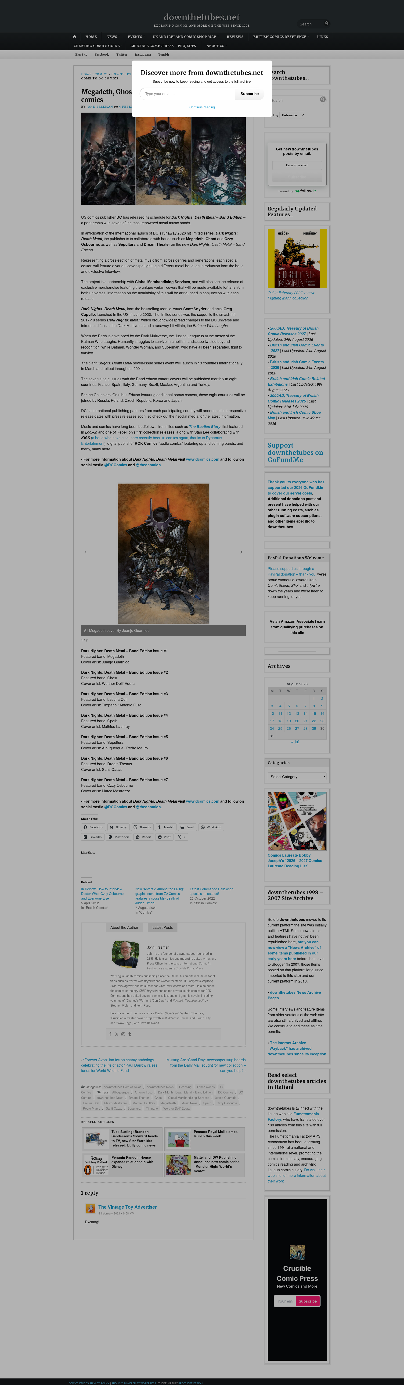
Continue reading (202, 107)
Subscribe (250, 93)
